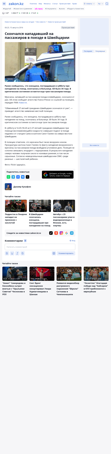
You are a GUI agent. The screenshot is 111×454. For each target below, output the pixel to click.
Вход (73, 241)
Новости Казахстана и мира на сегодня (19, 22)
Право (74, 4)
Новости (23, 102)
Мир (40, 4)
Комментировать (66, 253)
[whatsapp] (8, 177)
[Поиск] (107, 4)
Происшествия (64, 4)
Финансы (47, 4)
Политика (33, 4)
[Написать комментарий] (40, 247)
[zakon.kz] (16, 3)
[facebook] (18, 177)
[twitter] (27, 177)
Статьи (55, 4)
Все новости (41, 22)
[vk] (23, 177)
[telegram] (13, 177)
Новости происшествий (57, 22)
